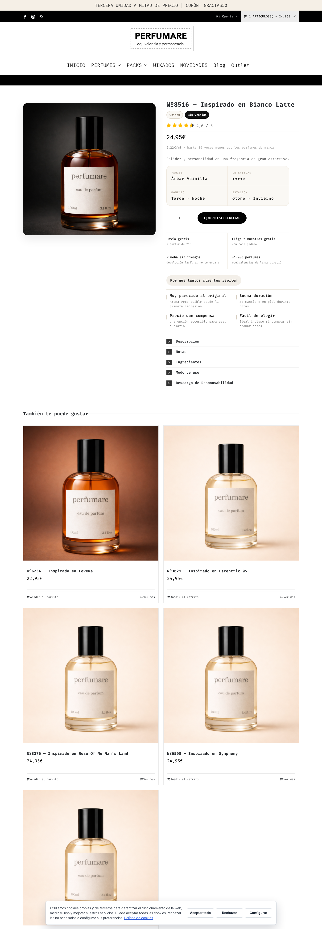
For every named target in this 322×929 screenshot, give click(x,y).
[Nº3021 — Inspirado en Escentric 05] (231, 493)
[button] (232, 341)
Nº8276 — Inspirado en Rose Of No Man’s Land (77, 753)
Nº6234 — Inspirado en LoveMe (60, 571)
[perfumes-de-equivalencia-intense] (89, 170)
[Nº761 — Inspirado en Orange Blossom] (90, 857)
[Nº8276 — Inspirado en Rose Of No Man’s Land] (90, 675)
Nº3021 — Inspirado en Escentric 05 (207, 571)
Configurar (258, 913)
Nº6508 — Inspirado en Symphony (202, 753)
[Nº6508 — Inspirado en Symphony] (231, 675)
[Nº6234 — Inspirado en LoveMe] (90, 493)
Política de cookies (138, 918)
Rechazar (229, 913)
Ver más (149, 597)
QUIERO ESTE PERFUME (222, 218)
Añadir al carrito (44, 597)
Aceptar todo (200, 913)
